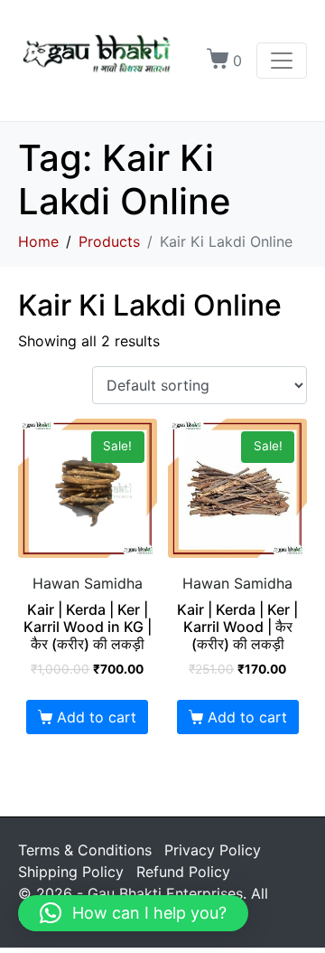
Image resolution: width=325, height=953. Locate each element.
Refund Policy (183, 872)
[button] (133, 913)
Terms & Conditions (85, 850)
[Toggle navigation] (281, 60)
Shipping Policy (71, 872)
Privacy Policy (212, 850)
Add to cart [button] (96, 717)
